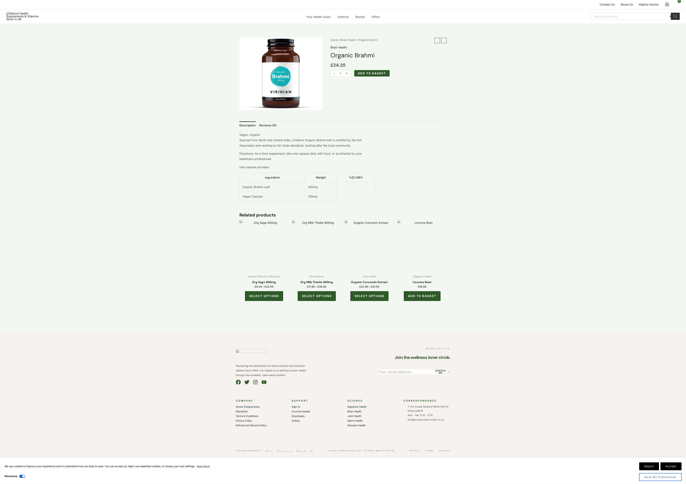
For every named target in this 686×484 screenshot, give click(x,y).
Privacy (414, 451)
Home (334, 40)
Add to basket (372, 73)
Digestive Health (357, 406)
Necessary (11, 476)
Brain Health (348, 40)
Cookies (444, 451)
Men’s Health (355, 420)
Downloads (298, 416)
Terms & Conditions (247, 416)
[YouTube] (264, 382)
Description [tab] (247, 125)
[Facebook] (238, 382)
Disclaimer (242, 411)
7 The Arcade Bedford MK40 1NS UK (428, 406)
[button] (332, 16)
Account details (301, 411)
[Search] (675, 16)
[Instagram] (255, 382)
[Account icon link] (667, 4)
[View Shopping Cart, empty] (676, 4)
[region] (343, 470)
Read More (203, 466)
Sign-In (296, 406)
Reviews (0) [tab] (267, 125)
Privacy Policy (244, 420)
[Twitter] (246, 382)
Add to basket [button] (422, 296)
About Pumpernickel (248, 406)
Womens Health (356, 425)
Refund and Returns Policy (251, 425)
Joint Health (354, 416)
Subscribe (442, 372)
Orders (296, 420)
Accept (671, 466)
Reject (649, 466)
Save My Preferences (660, 476)
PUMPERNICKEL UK (349, 451)
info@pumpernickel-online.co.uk (425, 419)
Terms (429, 451)
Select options (264, 296)
